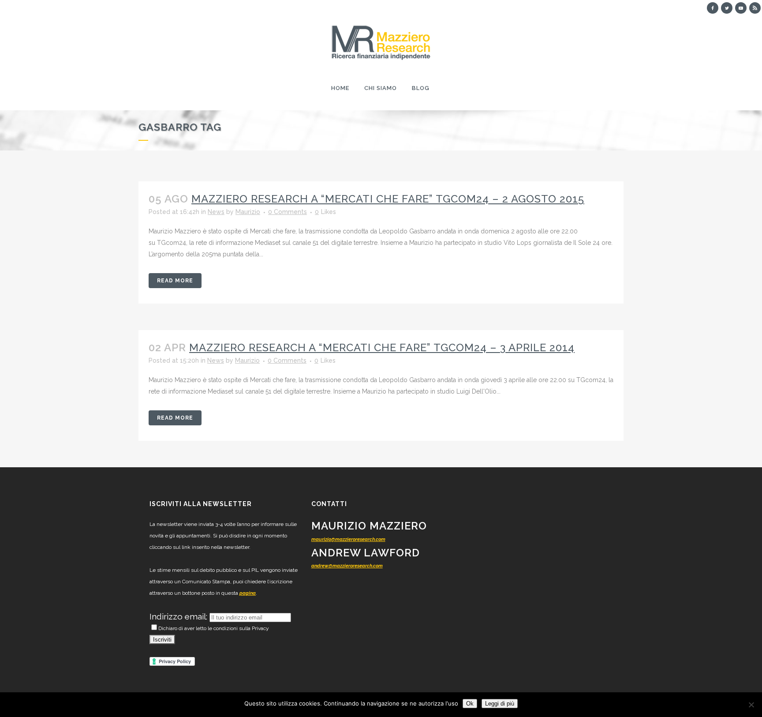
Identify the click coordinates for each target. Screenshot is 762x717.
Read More (175, 281)
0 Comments (287, 211)
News (216, 211)
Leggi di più (499, 703)
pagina (247, 593)
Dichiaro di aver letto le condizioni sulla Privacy (213, 628)
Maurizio (247, 211)
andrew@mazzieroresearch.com (347, 566)
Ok (470, 703)
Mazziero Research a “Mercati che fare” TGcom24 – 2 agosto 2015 (387, 198)
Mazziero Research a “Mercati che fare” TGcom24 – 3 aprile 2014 (382, 347)
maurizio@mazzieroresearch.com (348, 539)
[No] (751, 704)
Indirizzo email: (179, 616)
